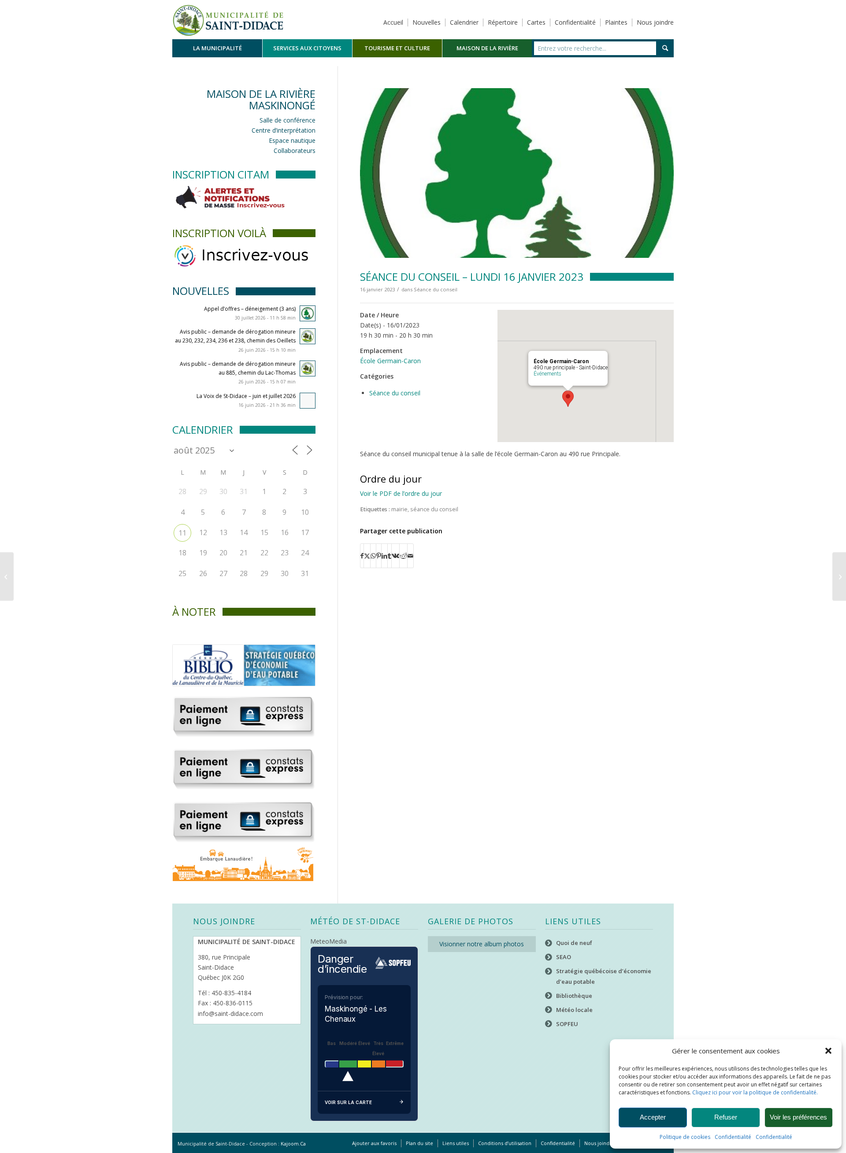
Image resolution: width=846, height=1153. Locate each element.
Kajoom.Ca (293, 1143)
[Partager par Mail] (410, 556)
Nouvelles (426, 22)
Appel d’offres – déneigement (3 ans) (250, 308)
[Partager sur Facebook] (362, 556)
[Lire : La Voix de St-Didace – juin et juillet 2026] (307, 401)
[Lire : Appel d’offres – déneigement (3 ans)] (307, 313)
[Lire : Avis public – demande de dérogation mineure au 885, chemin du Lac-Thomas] (307, 368)
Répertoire (503, 22)
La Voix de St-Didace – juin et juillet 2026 (246, 396)
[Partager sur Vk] (395, 556)
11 (182, 533)
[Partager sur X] (367, 556)
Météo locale (574, 1010)
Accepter (653, 1117)
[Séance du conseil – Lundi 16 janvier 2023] (517, 173)
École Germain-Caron (390, 361)
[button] (828, 1050)
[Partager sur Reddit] (403, 556)
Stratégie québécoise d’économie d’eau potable (603, 976)
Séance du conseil (435, 289)
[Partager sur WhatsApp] (373, 556)
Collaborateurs (294, 150)
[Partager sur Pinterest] (378, 556)
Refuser (725, 1117)
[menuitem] (217, 48)
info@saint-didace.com (230, 1013)
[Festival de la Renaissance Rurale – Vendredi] (7, 576)
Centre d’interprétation (283, 130)
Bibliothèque (574, 996)
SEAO (563, 957)
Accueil (393, 22)
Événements (547, 374)
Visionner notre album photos (481, 944)
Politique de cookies (685, 1137)
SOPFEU (567, 1024)
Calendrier (464, 22)
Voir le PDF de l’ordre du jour (401, 493)
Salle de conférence (287, 120)
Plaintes (616, 22)
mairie (399, 509)
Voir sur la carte (348, 1102)
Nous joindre (655, 22)
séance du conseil (434, 509)
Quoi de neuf (574, 943)
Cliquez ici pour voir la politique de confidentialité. (755, 1092)
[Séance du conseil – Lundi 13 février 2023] (839, 576)
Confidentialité (733, 1137)
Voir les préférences (798, 1117)
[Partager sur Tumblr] (389, 556)
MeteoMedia (328, 941)
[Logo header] (228, 19)
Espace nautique (292, 140)
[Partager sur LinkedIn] (384, 556)
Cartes (536, 22)
